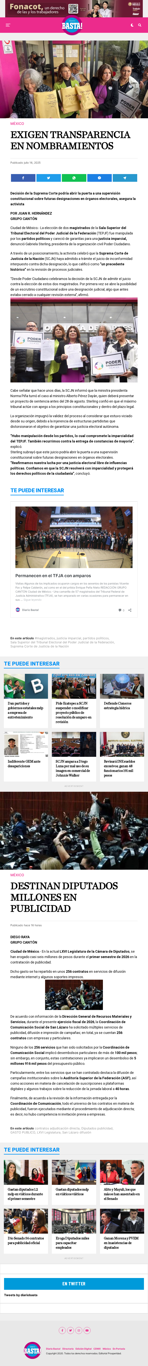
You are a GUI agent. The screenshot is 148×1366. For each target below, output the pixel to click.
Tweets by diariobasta (20, 1295)
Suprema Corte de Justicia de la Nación (39, 646)
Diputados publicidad (97, 1128)
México (107, 1348)
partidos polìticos (96, 638)
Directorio (68, 1348)
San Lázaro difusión (76, 1132)
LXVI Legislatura (49, 1132)
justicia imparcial (69, 638)
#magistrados (45, 638)
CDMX (97, 1348)
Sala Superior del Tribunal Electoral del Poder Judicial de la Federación (62, 642)
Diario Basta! (53, 1348)
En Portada (119, 1348)
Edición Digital (84, 1348)
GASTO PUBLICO (22, 1132)
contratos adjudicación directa (57, 1128)
